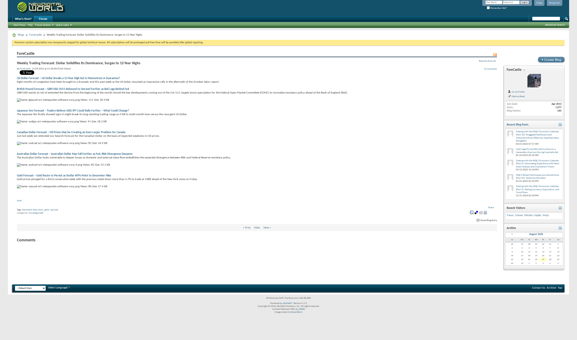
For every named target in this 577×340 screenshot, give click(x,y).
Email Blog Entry (488, 220)
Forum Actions (43, 25)
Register (554, 3)
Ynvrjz (546, 215)
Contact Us (538, 287)
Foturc (510, 215)
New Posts (19, 25)
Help (539, 3)
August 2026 (536, 234)
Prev (248, 227)
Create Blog (551, 60)
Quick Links (62, 25)
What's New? (23, 19)
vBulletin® (288, 303)
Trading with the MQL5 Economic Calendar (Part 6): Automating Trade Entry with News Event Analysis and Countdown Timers (537, 164)
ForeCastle (35, 34)
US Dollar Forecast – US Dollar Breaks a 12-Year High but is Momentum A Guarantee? (68, 78)
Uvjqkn (537, 215)
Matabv (528, 215)
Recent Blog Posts (517, 124)
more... (20, 200)
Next (266, 227)
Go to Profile (517, 92)
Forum (43, 19)
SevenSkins (296, 312)
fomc (40, 210)
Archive (551, 287)
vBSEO (302, 309)
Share (491, 207)
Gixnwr (519, 215)
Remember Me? (498, 8)
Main (257, 227)
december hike (29, 210)
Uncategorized (36, 213)
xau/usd (54, 210)
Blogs (21, 34)
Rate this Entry (486, 61)
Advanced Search (555, 24)
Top (560, 287)
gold (46, 210)
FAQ (30, 25)
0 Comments (490, 69)
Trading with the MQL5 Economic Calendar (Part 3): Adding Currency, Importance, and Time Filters (537, 189)
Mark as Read (518, 96)
